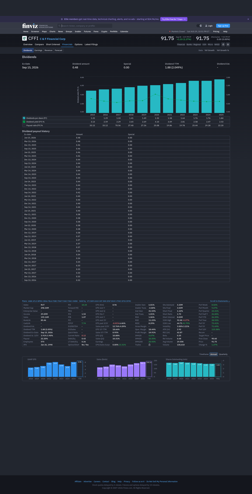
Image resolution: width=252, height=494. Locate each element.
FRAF (60, 301)
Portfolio (113, 31)
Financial (181, 44)
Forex (96, 31)
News (60, 31)
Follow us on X (138, 481)
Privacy (127, 481)
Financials (67, 44)
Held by (82, 301)
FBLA (50, 301)
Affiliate (78, 481)
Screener (35, 31)
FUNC (64, 301)
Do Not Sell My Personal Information (162, 481)
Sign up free (223, 26)
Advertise (88, 481)
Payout (26, 338)
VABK (30, 301)
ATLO (35, 301)
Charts (52, 31)
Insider (78, 31)
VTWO (118, 301)
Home (25, 31)
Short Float (167, 311)
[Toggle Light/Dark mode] (199, 25)
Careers (97, 481)
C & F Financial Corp (52, 39)
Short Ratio (167, 314)
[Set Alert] (223, 44)
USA (204, 44)
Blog (113, 481)
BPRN (40, 301)
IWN (104, 301)
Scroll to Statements (219, 301)
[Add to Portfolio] (228, 44)
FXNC (70, 301)
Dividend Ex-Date (30, 332)
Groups (69, 31)
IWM (92, 301)
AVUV (96, 301)
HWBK (75, 301)
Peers (24, 301)
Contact (106, 481)
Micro (210, 44)
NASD (217, 44)
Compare (39, 44)
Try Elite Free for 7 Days (172, 19)
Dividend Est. (29, 326)
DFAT (109, 301)
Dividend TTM (29, 329)
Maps (44, 31)
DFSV (124, 301)
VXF (100, 301)
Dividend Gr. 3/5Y (30, 335)
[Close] (248, 19)
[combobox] (85, 25)
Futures (87, 31)
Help (225, 31)
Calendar (124, 31)
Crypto (104, 31)
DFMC (128, 301)
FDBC (55, 301)
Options (78, 44)
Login (210, 26)
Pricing (216, 31)
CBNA (45, 301)
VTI (88, 301)
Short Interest (53, 44)
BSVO (113, 301)
